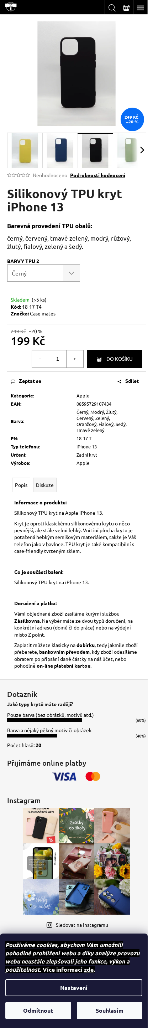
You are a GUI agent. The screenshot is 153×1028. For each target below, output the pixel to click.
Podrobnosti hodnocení (97, 175)
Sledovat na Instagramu (82, 924)
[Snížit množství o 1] (40, 358)
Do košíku (119, 358)
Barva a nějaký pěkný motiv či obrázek (49, 730)
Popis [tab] (21, 485)
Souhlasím (109, 1010)
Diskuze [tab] (45, 485)
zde (89, 969)
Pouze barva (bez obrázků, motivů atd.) (50, 714)
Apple (82, 395)
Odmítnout (38, 1010)
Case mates (43, 313)
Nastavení (74, 987)
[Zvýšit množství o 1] (74, 358)
